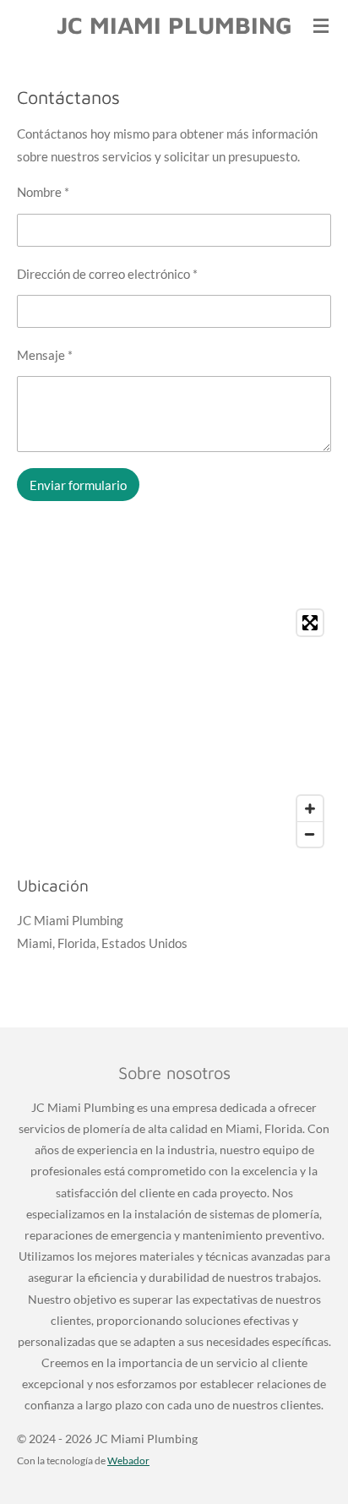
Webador (128, 1460)
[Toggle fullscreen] (310, 622)
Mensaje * (45, 354)
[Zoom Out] (310, 834)
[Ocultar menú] (321, 25)
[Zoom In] (310, 808)
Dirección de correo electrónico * (107, 273)
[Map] (174, 728)
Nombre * (43, 191)
